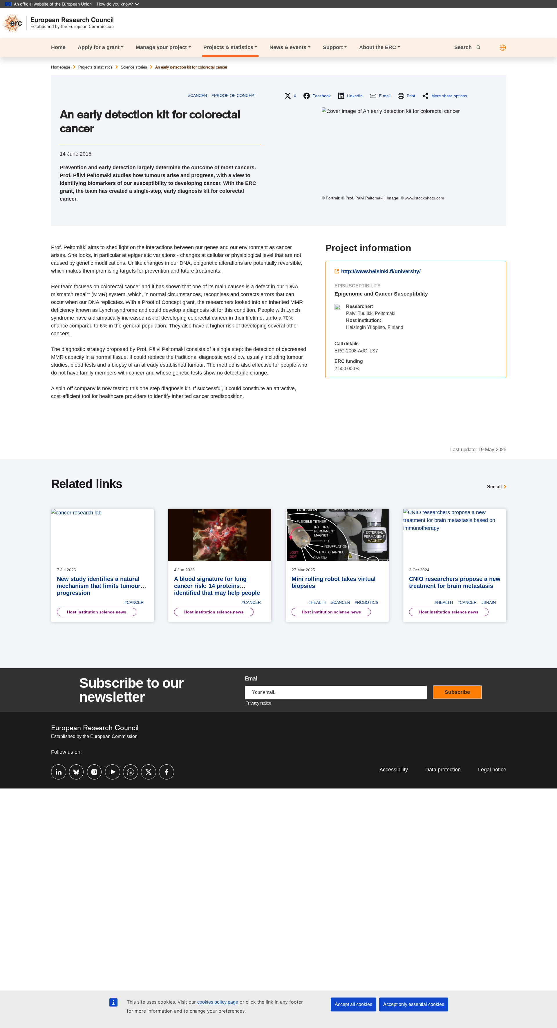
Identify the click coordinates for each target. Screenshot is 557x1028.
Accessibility (393, 770)
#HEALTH (317, 602)
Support (333, 47)
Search (463, 47)
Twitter (145, 771)
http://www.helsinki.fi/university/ (381, 271)
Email (251, 678)
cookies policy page (217, 1002)
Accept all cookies (353, 1004)
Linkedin (55, 771)
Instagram (91, 771)
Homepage (60, 67)
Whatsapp (127, 771)
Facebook (163, 771)
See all (494, 486)
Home (58, 47)
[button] (502, 47)
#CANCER (197, 95)
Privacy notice (258, 703)
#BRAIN (488, 602)
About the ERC (377, 47)
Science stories (134, 67)
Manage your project (161, 47)
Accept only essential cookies (413, 1004)
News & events (288, 47)
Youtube (109, 771)
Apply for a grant (99, 47)
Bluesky (73, 771)
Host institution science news (96, 612)
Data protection (443, 770)
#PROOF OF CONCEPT (234, 95)
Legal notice (492, 770)
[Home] (61, 23)
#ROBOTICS (366, 602)
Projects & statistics (228, 47)
